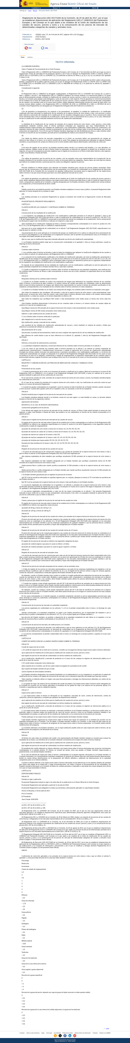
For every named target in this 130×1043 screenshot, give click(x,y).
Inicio (29, 10)
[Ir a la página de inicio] (73, 4)
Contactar (22, 1033)
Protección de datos (68, 1033)
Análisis (30, 57)
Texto (22, 57)
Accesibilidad (57, 1033)
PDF (30, 48)
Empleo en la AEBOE (105, 1033)
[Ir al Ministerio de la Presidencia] (34, 3)
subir (107, 1028)
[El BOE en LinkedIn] (69, 1036)
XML (46, 48)
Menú (94, 8)
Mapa (42, 1033)
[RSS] (55, 1036)
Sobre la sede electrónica (33, 1033)
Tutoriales (95, 1033)
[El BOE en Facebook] (65, 1036)
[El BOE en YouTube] (74, 1036)
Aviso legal (49, 1033)
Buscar (35, 10)
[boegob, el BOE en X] (60, 1036)
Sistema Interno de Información (83, 1033)
